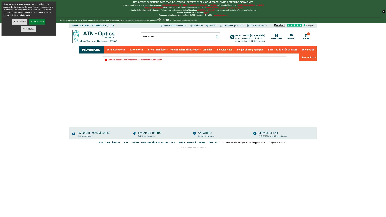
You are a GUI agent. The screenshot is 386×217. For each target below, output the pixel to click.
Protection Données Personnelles (153, 142)
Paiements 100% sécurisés (175, 25)
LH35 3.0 (240, 7)
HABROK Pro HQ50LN (246, 5)
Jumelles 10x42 (145, 10)
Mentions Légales (109, 142)
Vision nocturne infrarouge (184, 49)
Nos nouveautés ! (116, 49)
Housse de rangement (154, 7)
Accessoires (308, 57)
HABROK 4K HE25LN (179, 5)
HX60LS (260, 5)
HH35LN (213, 5)
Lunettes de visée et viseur (282, 49)
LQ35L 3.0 (224, 7)
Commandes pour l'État (233, 25)
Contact (291, 38)
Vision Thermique (157, 49)
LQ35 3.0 (232, 7)
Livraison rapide (149, 133)
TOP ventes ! (136, 49)
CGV (126, 142)
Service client (268, 133)
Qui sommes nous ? (258, 25)
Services (213, 25)
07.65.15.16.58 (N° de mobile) (250, 36)
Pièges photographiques (250, 49)
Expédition (198, 25)
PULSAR (211, 10)
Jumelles (207, 49)
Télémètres (308, 49)
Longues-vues (224, 49)
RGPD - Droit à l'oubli (192, 142)
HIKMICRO (201, 10)
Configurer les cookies (277, 143)
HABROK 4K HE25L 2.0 (198, 5)
